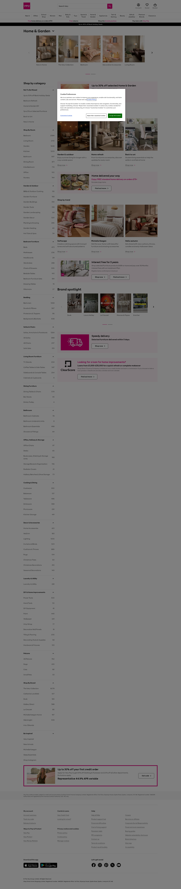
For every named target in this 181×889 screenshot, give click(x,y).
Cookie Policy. (91, 100)
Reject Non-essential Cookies (96, 115)
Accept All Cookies (115, 115)
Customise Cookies (66, 115)
